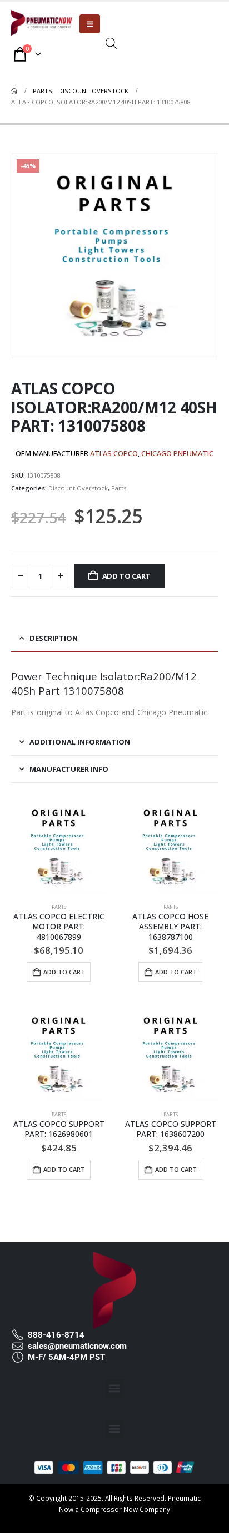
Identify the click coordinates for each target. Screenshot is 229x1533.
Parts (118, 488)
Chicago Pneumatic (177, 453)
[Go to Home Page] (14, 91)
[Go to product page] (58, 847)
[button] (115, 1388)
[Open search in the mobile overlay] (111, 42)
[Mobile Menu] (89, 23)
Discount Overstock (78, 488)
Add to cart (126, 576)
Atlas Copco (114, 453)
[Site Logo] (41, 23)
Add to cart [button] (64, 972)
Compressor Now (109, 1509)
